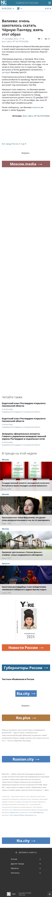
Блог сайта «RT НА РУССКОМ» (15, 41)
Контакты (15, 873)
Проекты (15, 868)
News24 (16, 815)
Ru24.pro (22, 815)
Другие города (17, 863)
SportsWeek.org (38, 812)
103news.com (13, 812)
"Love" (11, 815)
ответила (36, 107)
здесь (46, 790)
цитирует (6, 72)
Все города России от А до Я (14, 144)
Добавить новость (28, 852)
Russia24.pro (29, 815)
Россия (14, 859)
